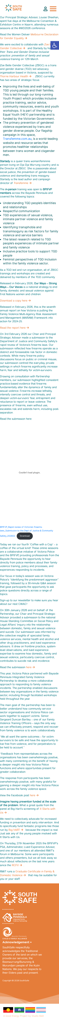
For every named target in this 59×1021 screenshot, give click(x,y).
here (28, 667)
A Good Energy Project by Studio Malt (23, 1015)
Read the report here (13, 327)
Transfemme (21, 183)
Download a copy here (13, 300)
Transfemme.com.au (17, 138)
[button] (54, 45)
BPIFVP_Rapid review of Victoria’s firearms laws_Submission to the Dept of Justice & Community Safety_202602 (26, 531)
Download (25, 536)
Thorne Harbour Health (14, 76)
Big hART (14, 829)
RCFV (15, 865)
